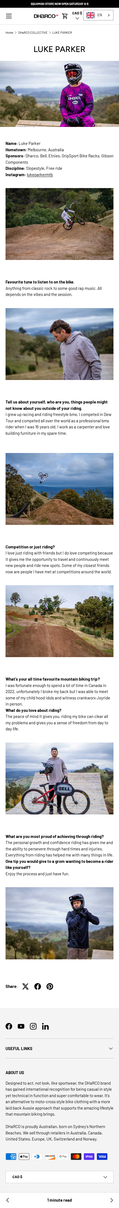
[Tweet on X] (25, 986)
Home (9, 32)
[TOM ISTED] (7, 1200)
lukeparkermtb (40, 174)
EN (99, 15)
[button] (65, 16)
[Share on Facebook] (38, 986)
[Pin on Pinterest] (50, 986)
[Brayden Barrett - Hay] (111, 1200)
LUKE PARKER (62, 32)
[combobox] (98, 15)
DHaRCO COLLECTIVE (33, 32)
